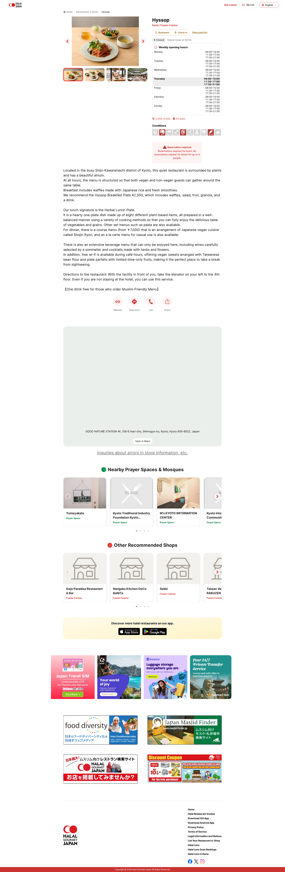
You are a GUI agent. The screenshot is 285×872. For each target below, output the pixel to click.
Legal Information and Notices (205, 836)
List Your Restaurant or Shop (204, 840)
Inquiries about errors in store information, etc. (142, 452)
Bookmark (163, 32)
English (269, 5)
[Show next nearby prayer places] (217, 496)
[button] (151, 302)
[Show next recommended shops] (217, 572)
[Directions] (134, 302)
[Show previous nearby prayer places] (68, 496)
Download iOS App (198, 818)
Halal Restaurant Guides (201, 813)
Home (191, 809)
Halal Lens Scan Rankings (202, 849)
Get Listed (230, 4)
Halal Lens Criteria (198, 854)
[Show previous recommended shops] (68, 572)
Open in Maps (142, 441)
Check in (182, 32)
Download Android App (201, 822)
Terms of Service (197, 831)
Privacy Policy (196, 827)
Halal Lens (193, 845)
